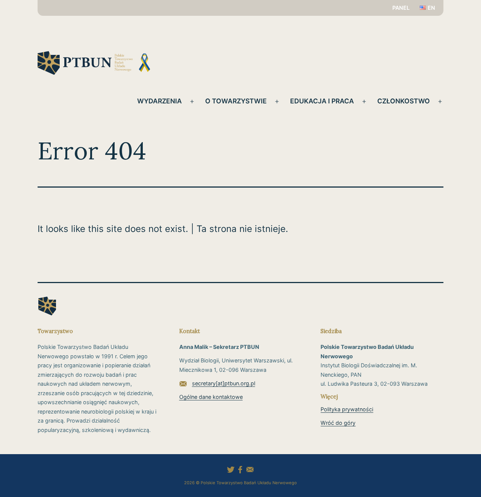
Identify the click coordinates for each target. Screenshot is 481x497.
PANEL (401, 8)
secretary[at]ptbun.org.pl (223, 383)
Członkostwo (403, 101)
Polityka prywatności (347, 409)
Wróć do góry (338, 423)
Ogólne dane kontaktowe (211, 397)
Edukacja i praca (322, 101)
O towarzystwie (236, 101)
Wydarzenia (159, 101)
